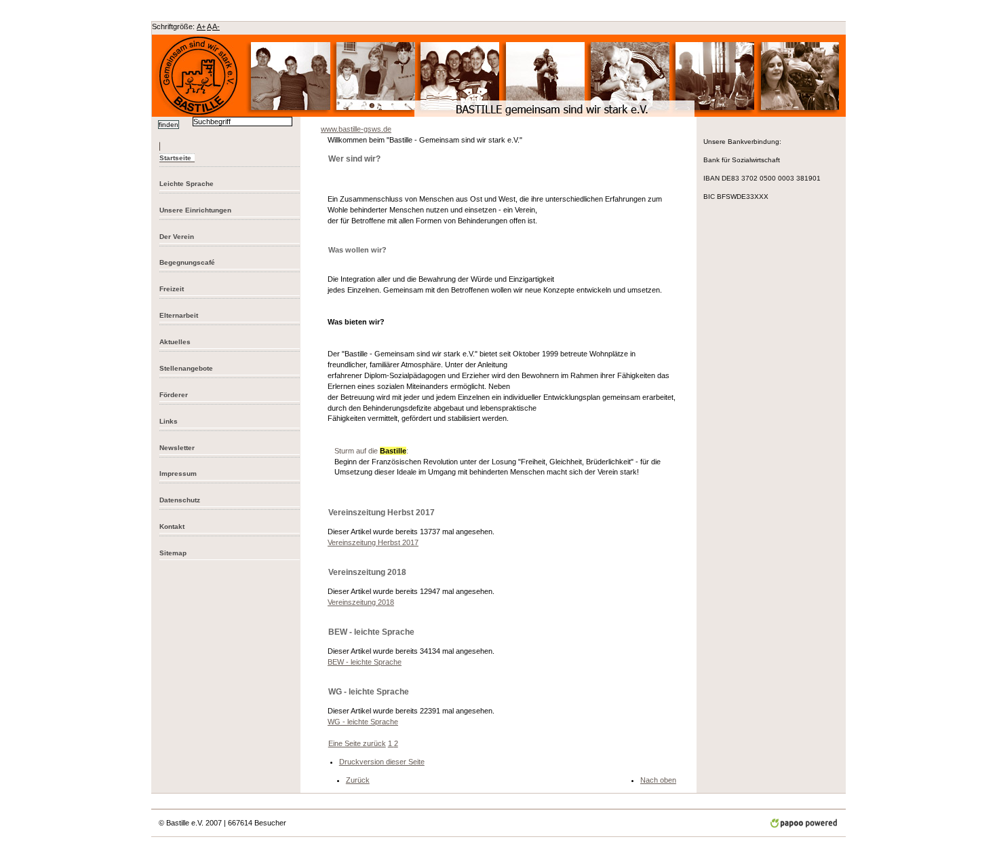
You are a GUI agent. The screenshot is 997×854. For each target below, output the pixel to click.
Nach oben (658, 780)
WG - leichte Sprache (363, 722)
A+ (201, 26)
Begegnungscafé (187, 262)
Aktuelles (175, 342)
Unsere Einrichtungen (195, 210)
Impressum (178, 473)
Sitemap (173, 553)
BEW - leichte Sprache (365, 662)
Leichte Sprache (186, 183)
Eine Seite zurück (357, 743)
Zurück (358, 780)
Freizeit (171, 289)
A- (216, 26)
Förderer (173, 394)
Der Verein (176, 236)
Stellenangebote (186, 368)
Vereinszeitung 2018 (361, 602)
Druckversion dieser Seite (382, 762)
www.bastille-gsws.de (356, 129)
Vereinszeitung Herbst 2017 (373, 542)
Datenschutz (179, 500)
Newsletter (177, 447)
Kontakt (171, 526)
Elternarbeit (178, 315)
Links (168, 421)
